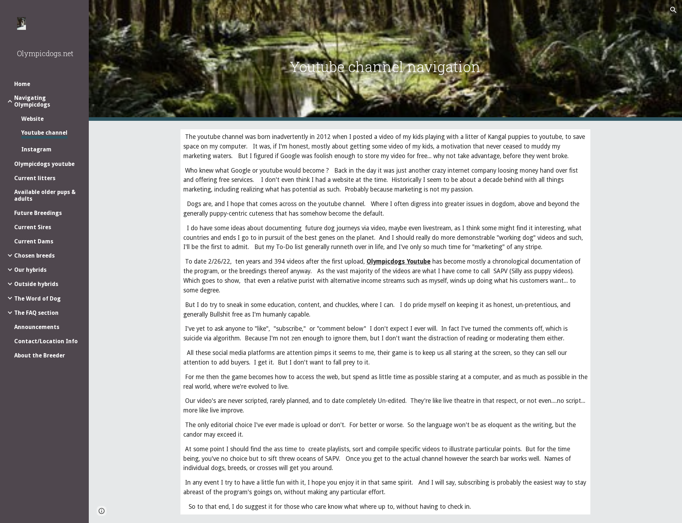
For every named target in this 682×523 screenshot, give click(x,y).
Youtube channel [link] (44, 132)
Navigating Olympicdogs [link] (32, 101)
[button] (673, 9)
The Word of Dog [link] (37, 298)
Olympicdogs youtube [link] (44, 164)
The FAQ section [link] (36, 312)
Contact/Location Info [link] (46, 341)
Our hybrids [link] (30, 269)
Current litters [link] (34, 178)
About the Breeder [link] (39, 355)
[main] (385, 60)
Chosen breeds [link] (34, 255)
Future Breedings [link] (38, 213)
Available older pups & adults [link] (45, 195)
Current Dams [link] (33, 241)
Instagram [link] (36, 149)
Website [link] (32, 118)
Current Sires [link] (32, 227)
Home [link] (22, 84)
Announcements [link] (36, 327)
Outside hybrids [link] (36, 284)
